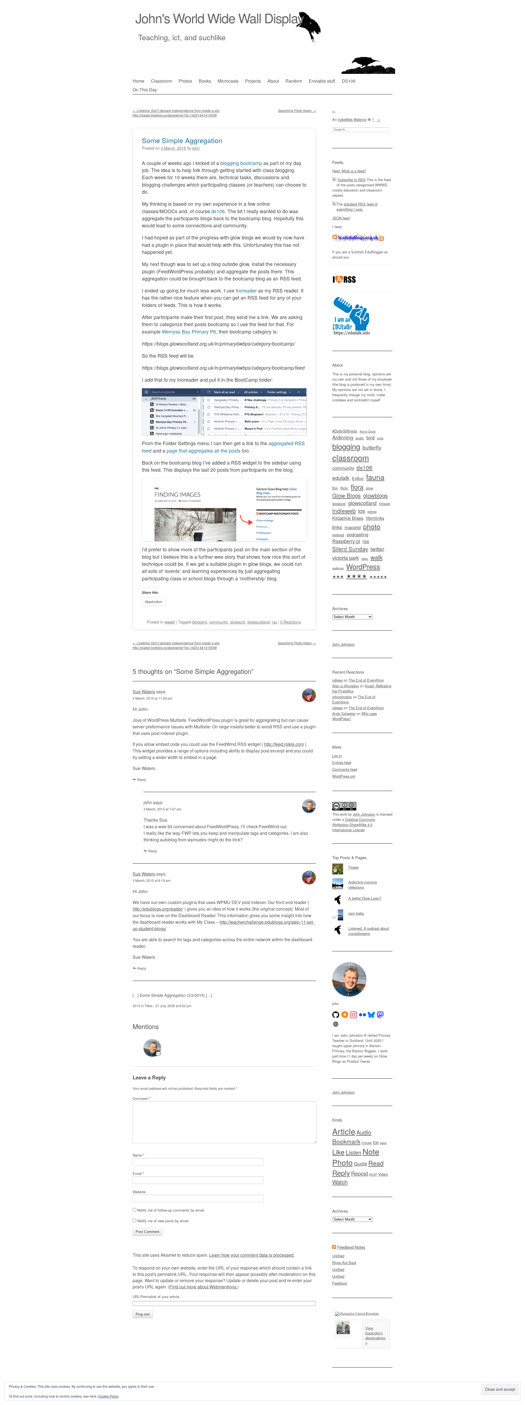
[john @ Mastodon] (380, 1015)
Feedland (339, 1283)
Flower (353, 867)
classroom (350, 457)
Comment (141, 1098)
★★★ (338, 576)
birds (380, 438)
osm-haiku (356, 913)
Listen (353, 1152)
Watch (340, 1182)
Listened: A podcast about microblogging (368, 931)
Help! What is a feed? (349, 170)
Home (138, 81)
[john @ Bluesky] (371, 1015)
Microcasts (228, 81)
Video (383, 1174)
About (273, 81)
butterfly (372, 447)
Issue (383, 1143)
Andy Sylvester (343, 713)
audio (359, 438)
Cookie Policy (108, 1396)
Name (138, 1155)
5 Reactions (290, 622)
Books (205, 81)
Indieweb (344, 510)
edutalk (340, 477)
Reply (141, 779)
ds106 (218, 211)
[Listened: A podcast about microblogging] (362, 924)
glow (369, 488)
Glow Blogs (346, 495)
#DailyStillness (344, 431)
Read (376, 1163)
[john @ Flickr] (362, 1015)
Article (343, 1131)
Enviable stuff (322, 81)
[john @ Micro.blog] (344, 1015)
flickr (344, 488)
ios (361, 511)
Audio (363, 1132)
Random (293, 81)
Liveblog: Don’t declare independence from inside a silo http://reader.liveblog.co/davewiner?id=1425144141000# (176, 112)
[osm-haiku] (362, 909)
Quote (360, 1163)
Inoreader (246, 290)
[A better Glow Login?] (362, 894)
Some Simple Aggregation (182, 140)
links (337, 527)
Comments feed (344, 769)
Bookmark (346, 1141)
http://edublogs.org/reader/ (158, 909)
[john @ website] (335, 1024)
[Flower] (362, 863)
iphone (372, 511)
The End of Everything (366, 680)
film (335, 488)
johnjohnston (342, 696)
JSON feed (340, 218)
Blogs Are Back (344, 1262)
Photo (342, 1162)
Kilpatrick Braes (347, 518)
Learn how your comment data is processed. (251, 1255)
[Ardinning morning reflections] (362, 878)
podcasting (357, 534)
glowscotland (258, 622)
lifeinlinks (375, 518)
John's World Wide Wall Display (219, 17)
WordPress (363, 566)
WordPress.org (343, 776)
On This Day (145, 89)
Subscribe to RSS (352, 179)
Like (338, 1152)
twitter (377, 548)
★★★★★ (378, 576)
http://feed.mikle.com (284, 744)
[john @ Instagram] (353, 1015)
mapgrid (353, 527)
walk (377, 557)
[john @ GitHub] (335, 1015)
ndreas (337, 680)
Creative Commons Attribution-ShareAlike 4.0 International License (353, 824)
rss (274, 622)
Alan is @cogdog (345, 685)
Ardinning (342, 437)
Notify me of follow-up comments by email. (171, 1210)
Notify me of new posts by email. (163, 1220)
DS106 (348, 81)
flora (357, 486)
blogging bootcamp (241, 163)
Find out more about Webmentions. (203, 1287)
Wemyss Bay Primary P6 (189, 331)
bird (370, 437)
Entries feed (341, 762)
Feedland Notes (351, 1247)
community (218, 622)
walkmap (338, 568)
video (364, 558)
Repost (359, 1173)
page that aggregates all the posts (204, 450)
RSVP (373, 1174)
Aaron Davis (367, 431)
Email (138, 1173)
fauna (375, 476)
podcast (338, 534)
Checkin (366, 1143)
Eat (376, 1142)
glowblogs (375, 495)
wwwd (169, 622)
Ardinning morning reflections (362, 884)
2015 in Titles (143, 1005)
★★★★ (356, 575)
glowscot (237, 622)
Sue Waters (144, 691)
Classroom (161, 81)
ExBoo (358, 478)
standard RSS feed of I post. (357, 206)
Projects (253, 81)
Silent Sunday (350, 548)
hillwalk (384, 503)
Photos (185, 81)
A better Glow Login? (364, 898)
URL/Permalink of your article (156, 1296)
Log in (337, 755)
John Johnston (343, 644)
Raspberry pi (346, 541)
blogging (199, 622)
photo (371, 526)
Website (139, 1191)
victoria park (345, 557)
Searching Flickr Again (297, 110)
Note (371, 1151)
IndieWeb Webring (352, 119)
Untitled (338, 1255)
